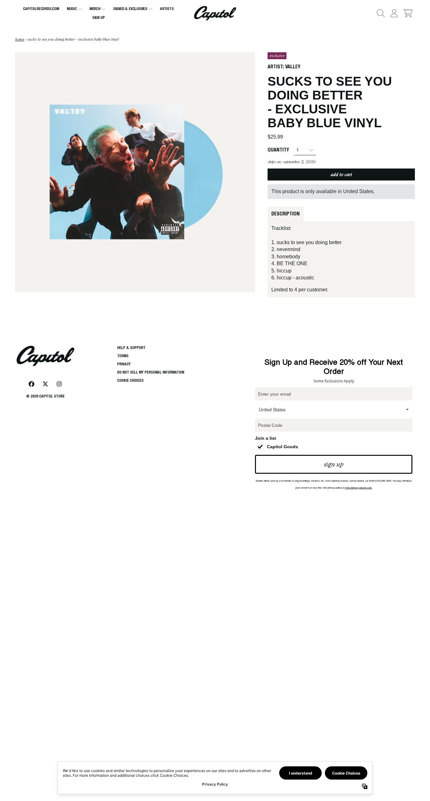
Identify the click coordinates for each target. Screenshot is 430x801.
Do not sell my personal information (150, 372)
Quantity (278, 150)
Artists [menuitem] (167, 8)
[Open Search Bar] (380, 13)
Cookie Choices (130, 380)
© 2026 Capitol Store (45, 396)
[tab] (285, 214)
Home (19, 39)
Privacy (124, 364)
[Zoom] (135, 172)
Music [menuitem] (72, 8)
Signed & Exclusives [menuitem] (130, 8)
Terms (122, 355)
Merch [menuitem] (94, 8)
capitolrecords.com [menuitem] (41, 8)
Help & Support (131, 347)
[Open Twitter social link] (45, 384)
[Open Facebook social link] (31, 384)
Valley (292, 67)
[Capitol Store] (215, 13)
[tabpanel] (341, 259)
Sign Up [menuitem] (98, 17)
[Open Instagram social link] (59, 384)
